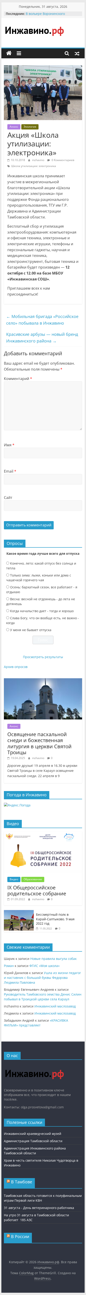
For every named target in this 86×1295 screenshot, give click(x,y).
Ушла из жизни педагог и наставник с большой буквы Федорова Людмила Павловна (42, 978)
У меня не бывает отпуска (30, 630)
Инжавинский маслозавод (55, 1006)
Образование (33, 879)
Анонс (14, 127)
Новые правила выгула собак (53, 958)
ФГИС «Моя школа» (44, 966)
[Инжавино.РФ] (34, 1065)
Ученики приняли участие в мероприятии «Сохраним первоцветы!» (48, 14)
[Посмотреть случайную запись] (77, 53)
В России (20, 1236)
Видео (14, 879)
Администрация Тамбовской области (33, 1141)
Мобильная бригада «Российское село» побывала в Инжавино (42, 320)
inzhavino (38, 160)
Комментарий (18, 378)
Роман (9, 966)
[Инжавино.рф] (9, 53)
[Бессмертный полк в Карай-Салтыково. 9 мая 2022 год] (19, 912)
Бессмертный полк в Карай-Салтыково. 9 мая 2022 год (55, 919)
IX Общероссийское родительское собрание (36, 890)
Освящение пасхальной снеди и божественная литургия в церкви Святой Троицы (39, 743)
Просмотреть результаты (43, 657)
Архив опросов (16, 667)
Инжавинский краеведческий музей (32, 1133)
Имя (9, 444)
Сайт (8, 497)
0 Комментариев (62, 160)
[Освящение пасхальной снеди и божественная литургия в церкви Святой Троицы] (43, 680)
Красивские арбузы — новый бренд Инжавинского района (42, 337)
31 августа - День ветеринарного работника (39, 1208)
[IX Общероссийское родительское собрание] (43, 834)
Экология (30, 127)
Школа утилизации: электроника (33, 166)
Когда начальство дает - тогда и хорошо (42, 611)
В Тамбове (21, 1182)
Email (10, 471)
